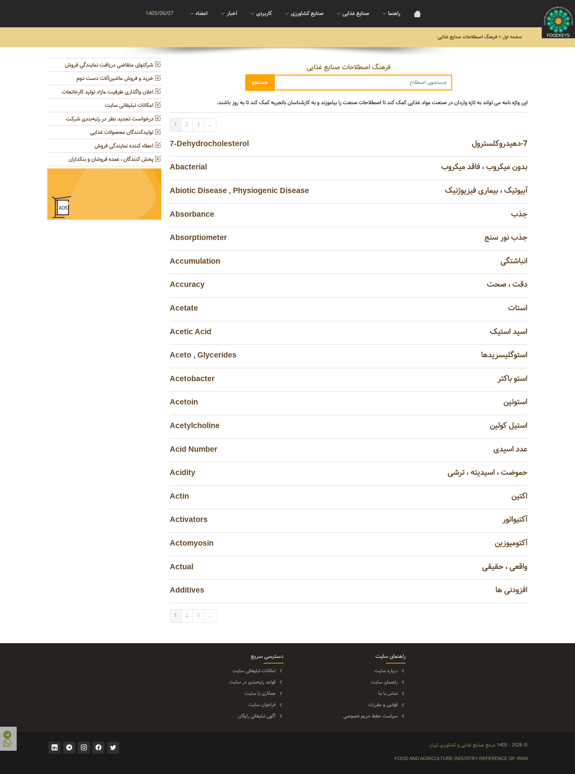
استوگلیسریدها (504, 355)
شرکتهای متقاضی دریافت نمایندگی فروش (110, 65)
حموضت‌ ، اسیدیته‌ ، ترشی (487, 472)
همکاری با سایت (260, 693)
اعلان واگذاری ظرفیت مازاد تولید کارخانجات (108, 92)
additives (187, 590)
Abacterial (188, 166)
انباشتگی (513, 261)
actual (181, 566)
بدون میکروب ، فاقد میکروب (484, 167)
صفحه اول (512, 37)
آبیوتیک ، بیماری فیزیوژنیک (486, 190)
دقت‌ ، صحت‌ (507, 284)
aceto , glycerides (203, 355)
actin (179, 496)
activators (189, 519)
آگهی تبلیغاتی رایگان (257, 716)
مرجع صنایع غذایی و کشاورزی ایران (462, 745)
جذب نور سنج (505, 237)
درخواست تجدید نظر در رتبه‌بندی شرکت (110, 119)
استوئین (515, 402)
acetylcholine (195, 425)
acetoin (184, 401)
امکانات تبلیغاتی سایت (130, 105)
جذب (519, 214)
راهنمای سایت (384, 682)
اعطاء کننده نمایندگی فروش (125, 146)
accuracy (187, 284)
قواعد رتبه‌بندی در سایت (252, 682)
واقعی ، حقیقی (504, 567)
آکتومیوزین (511, 543)
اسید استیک (508, 332)
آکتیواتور (514, 519)
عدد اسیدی (510, 449)
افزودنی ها (511, 590)
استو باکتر (512, 379)
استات (517, 308)
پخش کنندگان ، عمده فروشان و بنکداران (112, 159)
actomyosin (192, 543)
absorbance (192, 214)
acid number (193, 449)
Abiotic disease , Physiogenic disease (239, 190)
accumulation (195, 261)
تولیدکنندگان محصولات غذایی (122, 132)
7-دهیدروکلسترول (499, 143)
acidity (182, 472)
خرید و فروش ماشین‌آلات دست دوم (116, 78)
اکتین (519, 496)
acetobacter (192, 378)
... (210, 125)
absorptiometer (198, 237)
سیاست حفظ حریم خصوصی (370, 716)
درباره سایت (386, 670)
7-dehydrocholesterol (209, 143)
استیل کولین (508, 425)
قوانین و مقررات (383, 704)
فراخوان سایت (262, 704)
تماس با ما (388, 693)
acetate (184, 308)
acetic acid (190, 331)
